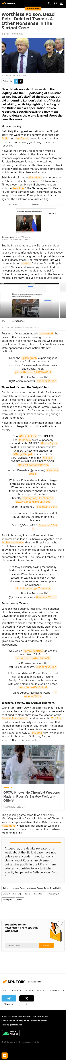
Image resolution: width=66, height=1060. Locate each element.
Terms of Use (29, 1016)
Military (54, 990)
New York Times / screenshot (22, 239)
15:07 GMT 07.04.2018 (12, 34)
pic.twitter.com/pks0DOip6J (33, 501)
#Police (47, 458)
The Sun (56, 718)
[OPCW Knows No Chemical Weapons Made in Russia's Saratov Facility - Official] (33, 764)
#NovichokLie (27, 436)
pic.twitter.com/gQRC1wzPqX (33, 372)
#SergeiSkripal (23, 454)
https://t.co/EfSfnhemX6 (37, 498)
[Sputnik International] (9, 4)
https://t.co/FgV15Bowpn (33, 465)
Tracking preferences (12, 1024)
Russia (7, 787)
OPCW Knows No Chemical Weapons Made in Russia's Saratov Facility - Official (31, 796)
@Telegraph (29, 358)
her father (22, 138)
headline (18, 188)
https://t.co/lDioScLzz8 (33, 687)
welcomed (46, 333)
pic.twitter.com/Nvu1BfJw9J (33, 658)
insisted (37, 733)
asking (26, 263)
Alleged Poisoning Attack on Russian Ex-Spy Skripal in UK (37, 888)
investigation (8, 899)
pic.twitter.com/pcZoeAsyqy (33, 588)
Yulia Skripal (54, 894)
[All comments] (5, 1055)
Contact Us (42, 1016)
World (5, 990)
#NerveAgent (48, 443)
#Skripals (25, 440)
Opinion (6, 888)
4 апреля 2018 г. (46, 667)
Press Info (17, 1016)
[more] (63, 327)
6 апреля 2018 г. (47, 506)
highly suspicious (13, 542)
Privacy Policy (22, 1020)
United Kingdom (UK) (12, 894)
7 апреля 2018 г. (46, 381)
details (20, 899)
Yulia (5, 138)
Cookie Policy (8, 1020)
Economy (41, 990)
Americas (17, 990)
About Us (6, 1016)
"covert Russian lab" (14, 718)
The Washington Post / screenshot (24, 327)
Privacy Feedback (39, 1020)
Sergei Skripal (39, 894)
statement (8, 825)
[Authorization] (49, 3)
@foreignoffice (33, 651)
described (35, 177)
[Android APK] (10, 1033)
